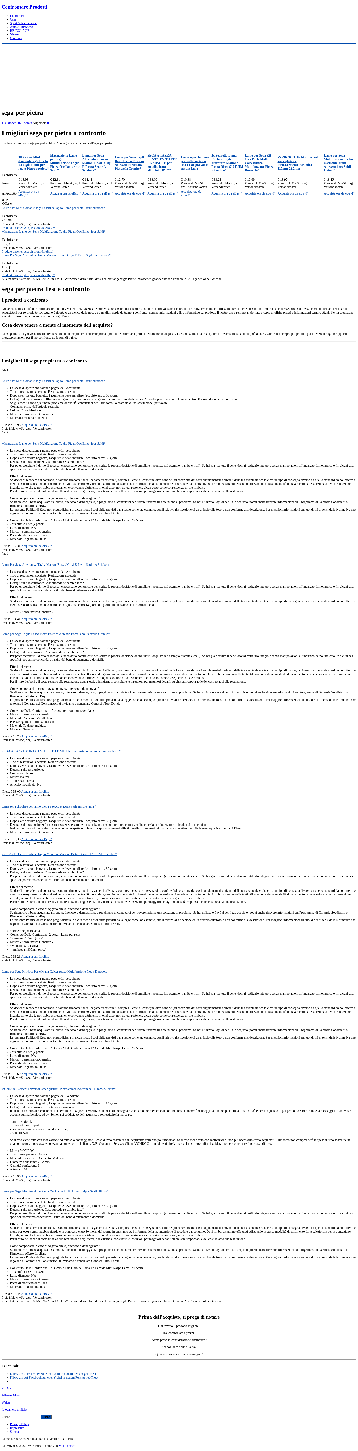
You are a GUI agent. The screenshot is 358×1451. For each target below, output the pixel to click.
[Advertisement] (179, 75)
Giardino (16, 38)
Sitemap (15, 1431)
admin (28, 123)
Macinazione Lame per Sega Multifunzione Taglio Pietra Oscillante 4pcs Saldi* (53, 231)
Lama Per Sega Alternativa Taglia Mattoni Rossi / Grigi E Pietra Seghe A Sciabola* (56, 255)
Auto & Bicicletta (21, 27)
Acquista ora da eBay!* (65, 193)
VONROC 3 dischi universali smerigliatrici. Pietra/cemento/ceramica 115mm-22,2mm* (59, 1089)
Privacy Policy (19, 1424)
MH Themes (67, 1445)
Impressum (17, 1428)
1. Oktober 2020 (12, 123)
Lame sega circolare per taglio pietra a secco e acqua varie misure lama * (49, 806)
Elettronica (17, 15)
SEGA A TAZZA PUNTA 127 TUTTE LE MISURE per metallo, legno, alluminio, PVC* (61, 751)
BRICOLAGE (19, 30)
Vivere (14, 34)
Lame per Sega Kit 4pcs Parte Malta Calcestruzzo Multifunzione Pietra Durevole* (55, 971)
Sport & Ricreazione (23, 23)
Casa (13, 19)
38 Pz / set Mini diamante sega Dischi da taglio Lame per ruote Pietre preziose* (53, 208)
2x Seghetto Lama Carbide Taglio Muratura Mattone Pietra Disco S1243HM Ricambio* (59, 854)
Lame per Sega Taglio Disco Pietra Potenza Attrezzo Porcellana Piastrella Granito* (56, 634)
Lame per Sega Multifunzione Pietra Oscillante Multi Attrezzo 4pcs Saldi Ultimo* (55, 1191)
